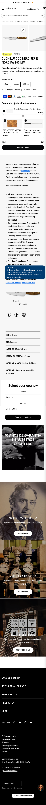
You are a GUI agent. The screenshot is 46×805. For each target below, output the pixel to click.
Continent (23, 392)
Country (23, 403)
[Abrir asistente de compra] (41, 787)
